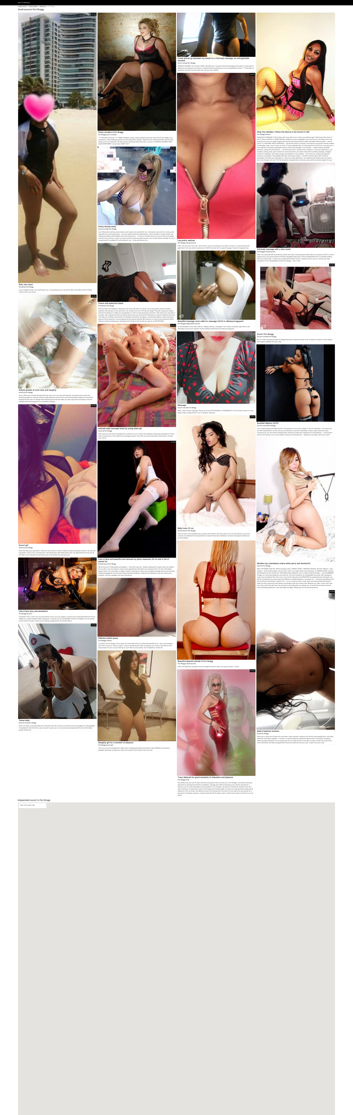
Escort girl (23, 545)
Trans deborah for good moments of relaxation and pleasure (205, 777)
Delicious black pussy (108, 638)
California (42, 6)
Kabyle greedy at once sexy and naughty (37, 390)
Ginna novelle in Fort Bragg (110, 132)
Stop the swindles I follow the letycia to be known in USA (283, 132)
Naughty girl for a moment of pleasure (115, 742)
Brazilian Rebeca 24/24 (267, 423)
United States (33, 6)
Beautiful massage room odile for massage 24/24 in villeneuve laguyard (210, 321)
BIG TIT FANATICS (24, 2)
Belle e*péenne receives (268, 731)
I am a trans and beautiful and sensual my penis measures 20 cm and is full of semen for (133, 560)
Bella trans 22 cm (186, 528)
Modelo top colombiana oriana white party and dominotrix (283, 563)
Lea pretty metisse (186, 240)
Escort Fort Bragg (265, 334)
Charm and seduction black (110, 303)
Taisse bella (24, 720)
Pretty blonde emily (107, 226)
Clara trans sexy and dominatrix (33, 611)
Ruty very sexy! (26, 284)
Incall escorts (22, 6)
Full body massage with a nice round (273, 249)
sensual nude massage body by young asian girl (120, 428)
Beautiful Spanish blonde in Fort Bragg (195, 661)
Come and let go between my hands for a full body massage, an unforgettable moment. (213, 59)
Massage (182, 405)
